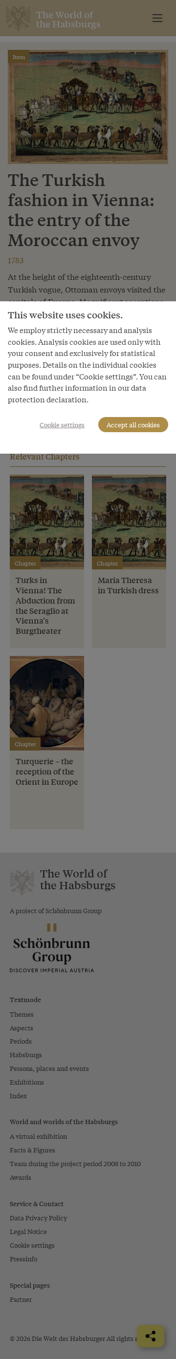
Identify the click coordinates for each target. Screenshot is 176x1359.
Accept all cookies (133, 424)
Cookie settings (62, 424)
